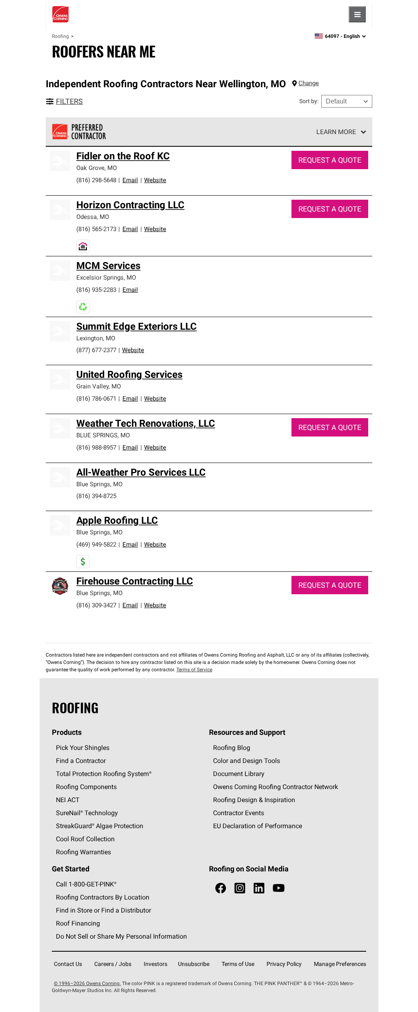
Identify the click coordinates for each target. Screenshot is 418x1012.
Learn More (336, 132)
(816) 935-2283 (96, 289)
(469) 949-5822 (96, 544)
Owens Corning (60, 14)
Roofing (60, 36)
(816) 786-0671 (96, 398)
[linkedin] (259, 888)
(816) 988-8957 (96, 447)
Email (130, 180)
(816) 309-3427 (96, 605)
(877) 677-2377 (96, 350)
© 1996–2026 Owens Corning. (87, 983)
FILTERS (69, 101)
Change (308, 83)
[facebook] (220, 888)
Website (155, 180)
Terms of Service (194, 669)
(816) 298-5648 (96, 180)
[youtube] (279, 888)
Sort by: (308, 101)
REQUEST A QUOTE (329, 160)
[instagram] (239, 888)
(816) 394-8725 (96, 496)
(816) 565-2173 (96, 229)
